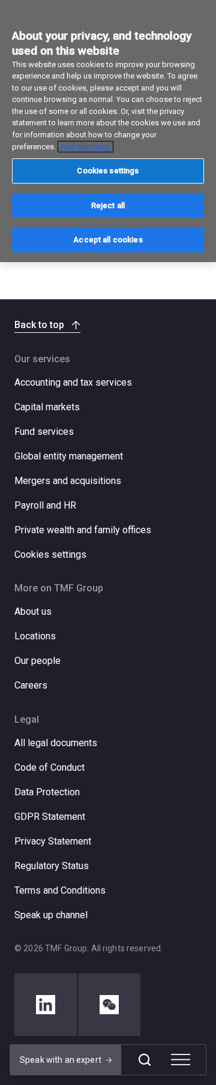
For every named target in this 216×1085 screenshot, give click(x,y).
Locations (35, 636)
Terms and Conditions (60, 890)
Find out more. (85, 146)
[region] (108, 131)
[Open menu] (180, 1060)
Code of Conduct (49, 767)
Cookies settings (50, 554)
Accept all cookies (107, 239)
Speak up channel (51, 915)
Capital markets (47, 407)
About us (33, 611)
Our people (37, 660)
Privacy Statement (52, 841)
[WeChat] (109, 1004)
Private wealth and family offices (82, 530)
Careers (30, 685)
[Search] (144, 1060)
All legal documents (55, 743)
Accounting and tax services (73, 382)
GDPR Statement (49, 816)
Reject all (108, 205)
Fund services (44, 431)
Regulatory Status (51, 865)
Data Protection (47, 792)
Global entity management (68, 456)
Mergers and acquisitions (67, 480)
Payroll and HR (45, 505)
